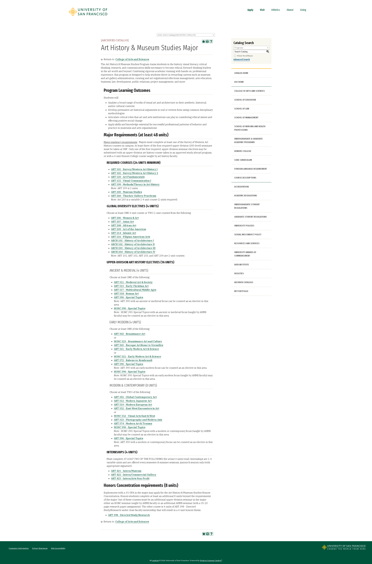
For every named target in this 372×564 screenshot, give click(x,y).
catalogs (155, 560)
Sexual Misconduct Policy (247, 234)
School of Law (241, 108)
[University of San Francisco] (88, 17)
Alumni (290, 9)
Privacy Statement (40, 548)
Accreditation (241, 186)
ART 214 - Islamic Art (123, 233)
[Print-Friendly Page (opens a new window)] (207, 41)
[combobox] (186, 35)
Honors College (242, 151)
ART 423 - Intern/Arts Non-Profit (130, 478)
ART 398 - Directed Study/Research (129, 515)
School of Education (245, 99)
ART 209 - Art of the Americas (128, 229)
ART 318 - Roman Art (126, 293)
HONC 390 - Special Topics (129, 308)
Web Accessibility (58, 548)
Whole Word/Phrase (245, 56)
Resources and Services (247, 243)
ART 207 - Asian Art (122, 221)
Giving (303, 9)
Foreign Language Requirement (250, 168)
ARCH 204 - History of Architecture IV (133, 251)
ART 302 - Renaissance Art (129, 333)
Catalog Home (241, 73)
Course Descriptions (245, 177)
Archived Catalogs (243, 282)
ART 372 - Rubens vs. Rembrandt (133, 360)
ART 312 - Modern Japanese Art (133, 400)
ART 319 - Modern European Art (133, 404)
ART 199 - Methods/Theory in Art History (135, 184)
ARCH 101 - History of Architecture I (132, 240)
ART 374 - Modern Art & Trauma (133, 423)
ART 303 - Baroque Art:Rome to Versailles (138, 345)
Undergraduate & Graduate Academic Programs (248, 140)
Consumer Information (19, 548)
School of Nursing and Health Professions (249, 128)
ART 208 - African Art (123, 225)
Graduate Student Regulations (250, 216)
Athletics (275, 9)
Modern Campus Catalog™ (211, 560)
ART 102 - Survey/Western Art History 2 (134, 173)
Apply (250, 9)
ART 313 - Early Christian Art (131, 286)
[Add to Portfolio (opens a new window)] (203, 41)
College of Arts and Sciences (132, 59)
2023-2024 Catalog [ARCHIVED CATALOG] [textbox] (177, 35)
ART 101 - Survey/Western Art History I (134, 169)
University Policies (244, 225)
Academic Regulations (245, 195)
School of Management (246, 117)
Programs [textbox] (238, 48)
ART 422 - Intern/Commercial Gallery (133, 474)
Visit (262, 9)
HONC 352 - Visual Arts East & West (134, 415)
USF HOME (239, 82)
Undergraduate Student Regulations (247, 206)
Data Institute (241, 264)
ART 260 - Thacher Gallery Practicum (133, 195)
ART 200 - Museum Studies (126, 192)
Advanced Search (242, 59)
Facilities (239, 273)
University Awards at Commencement (245, 254)
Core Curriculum (243, 160)
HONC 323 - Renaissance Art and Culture (138, 341)
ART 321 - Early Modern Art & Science (136, 348)
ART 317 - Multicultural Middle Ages (135, 289)
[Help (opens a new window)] (211, 41)
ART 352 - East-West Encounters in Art (136, 408)
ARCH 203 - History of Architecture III (133, 248)
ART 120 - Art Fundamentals (128, 176)
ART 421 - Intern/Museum (126, 470)
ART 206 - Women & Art (125, 217)
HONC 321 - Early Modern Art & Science (137, 356)
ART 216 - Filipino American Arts (130, 236)
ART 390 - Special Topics (128, 297)
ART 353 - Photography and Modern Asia (138, 419)
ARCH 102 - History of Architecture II (133, 244)
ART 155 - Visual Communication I (131, 180)
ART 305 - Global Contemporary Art (135, 397)
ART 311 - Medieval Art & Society (133, 282)
